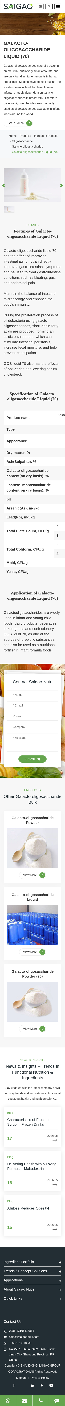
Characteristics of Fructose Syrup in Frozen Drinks (28, 1122)
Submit (30, 758)
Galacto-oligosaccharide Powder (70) (33, 973)
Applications (13, 1280)
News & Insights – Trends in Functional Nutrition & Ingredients (32, 1072)
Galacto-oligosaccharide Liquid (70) (35, 151)
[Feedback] (57, 1400)
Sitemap (21, 1377)
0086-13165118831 (21, 1330)
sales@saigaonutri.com (24, 1336)
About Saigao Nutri (19, 1289)
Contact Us (13, 1322)
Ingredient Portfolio (46, 135)
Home (13, 135)
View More (30, 875)
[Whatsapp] (8, 1400)
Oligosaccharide (22, 141)
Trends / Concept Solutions (25, 1271)
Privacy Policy (40, 1377)
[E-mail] (24, 1400)
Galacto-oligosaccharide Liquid (33, 897)
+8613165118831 (20, 1343)
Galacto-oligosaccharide (27, 146)
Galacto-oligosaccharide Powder (33, 820)
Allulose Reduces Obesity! (28, 1208)
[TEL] (41, 1400)
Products (25, 135)
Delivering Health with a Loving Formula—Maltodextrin (31, 1166)
